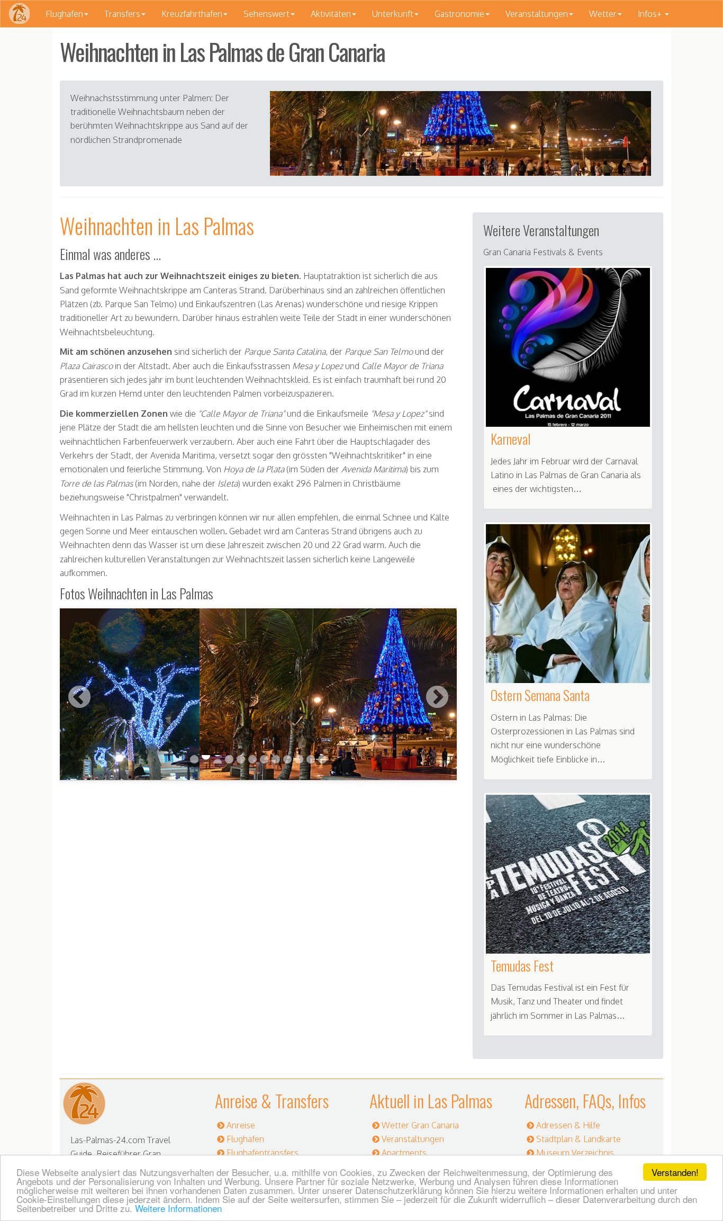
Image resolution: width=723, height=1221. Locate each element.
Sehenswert (266, 13)
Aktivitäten (331, 13)
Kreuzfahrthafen (191, 13)
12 (322, 759)
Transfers (122, 13)
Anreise (241, 1125)
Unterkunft (392, 13)
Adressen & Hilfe (568, 1125)
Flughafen (64, 13)
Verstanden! (675, 1172)
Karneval (511, 438)
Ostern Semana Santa (540, 695)
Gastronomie (459, 13)
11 (310, 759)
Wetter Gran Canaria (420, 1125)
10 (299, 759)
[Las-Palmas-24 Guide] (19, 14)
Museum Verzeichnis (575, 1152)
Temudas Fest (522, 965)
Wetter (603, 13)
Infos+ (651, 13)
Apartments (404, 1152)
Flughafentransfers (263, 1152)
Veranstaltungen (536, 13)
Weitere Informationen (178, 1208)
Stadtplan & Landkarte (578, 1139)
